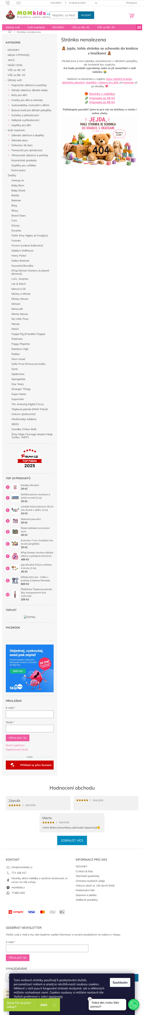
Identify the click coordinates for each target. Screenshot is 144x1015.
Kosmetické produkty (24, 160)
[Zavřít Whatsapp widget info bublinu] (90, 999)
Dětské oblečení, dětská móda (29, 90)
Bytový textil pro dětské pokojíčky (31, 110)
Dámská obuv (19, 140)
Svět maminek (16, 130)
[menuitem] (13, 27)
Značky (12, 175)
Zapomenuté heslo (17, 749)
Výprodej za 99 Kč (102, 102)
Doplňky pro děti (21, 125)
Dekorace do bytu (22, 145)
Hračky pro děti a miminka (27, 100)
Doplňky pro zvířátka (23, 165)
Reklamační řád (85, 890)
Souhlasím (120, 982)
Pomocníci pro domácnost (26, 150)
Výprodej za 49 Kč (102, 98)
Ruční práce (18, 170)
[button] (133, 1004)
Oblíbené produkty (87, 899)
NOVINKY (56, 2)
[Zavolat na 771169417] (11, 2)
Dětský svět (15, 80)
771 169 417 (18, 872)
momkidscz (18, 887)
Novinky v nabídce (102, 94)
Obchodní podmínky (87, 876)
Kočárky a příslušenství (25, 115)
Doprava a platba (86, 895)
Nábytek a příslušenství (25, 120)
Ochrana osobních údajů (90, 881)
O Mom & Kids (77, 2)
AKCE (11, 60)
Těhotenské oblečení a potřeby (29, 155)
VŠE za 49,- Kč (16, 70)
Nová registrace (15, 745)
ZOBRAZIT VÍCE (72, 840)
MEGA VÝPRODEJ (18, 55)
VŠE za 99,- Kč (16, 75)
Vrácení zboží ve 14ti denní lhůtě (95, 885)
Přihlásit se (17, 738)
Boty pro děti (19, 95)
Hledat (86, 15)
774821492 (18, 893)
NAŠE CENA (15, 65)
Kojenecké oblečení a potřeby (29, 85)
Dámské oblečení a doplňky (27, 135)
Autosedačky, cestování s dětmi (30, 105)
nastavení (55, 996)
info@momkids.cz (21, 867)
